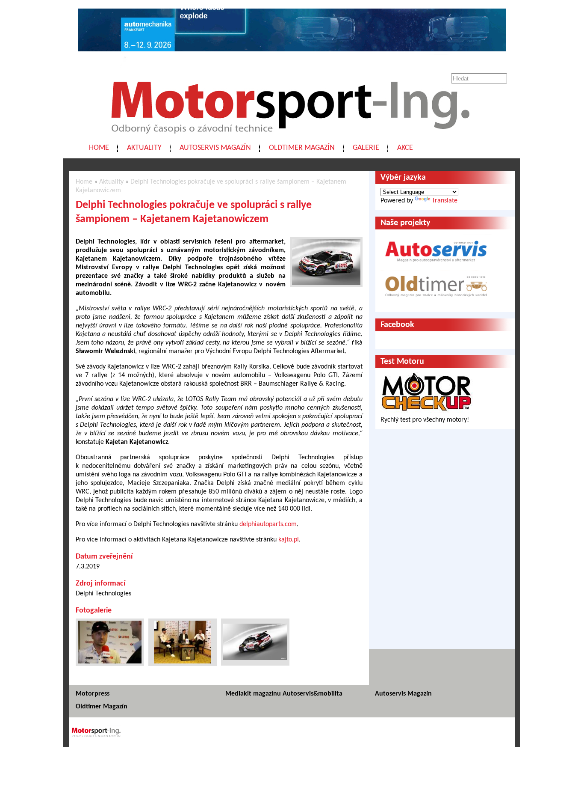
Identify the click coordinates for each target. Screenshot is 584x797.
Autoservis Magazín (215, 148)
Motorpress (92, 693)
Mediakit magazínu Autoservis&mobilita (283, 693)
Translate (444, 200)
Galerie (366, 148)
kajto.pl (288, 539)
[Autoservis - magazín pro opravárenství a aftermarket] (436, 265)
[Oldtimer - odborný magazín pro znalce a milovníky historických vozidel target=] (436, 302)
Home (99, 148)
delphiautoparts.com (268, 524)
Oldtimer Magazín (302, 148)
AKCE (405, 148)
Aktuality (144, 148)
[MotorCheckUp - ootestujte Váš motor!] (426, 411)
